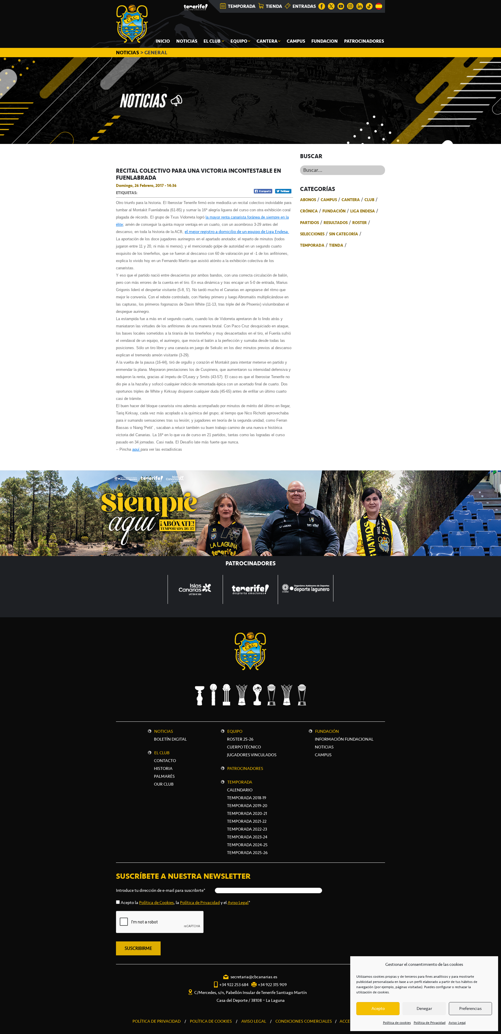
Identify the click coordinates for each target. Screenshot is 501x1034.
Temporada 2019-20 (247, 805)
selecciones (312, 234)
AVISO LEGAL (253, 1021)
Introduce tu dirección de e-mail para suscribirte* (160, 890)
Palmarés (164, 776)
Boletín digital (170, 739)
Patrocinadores (245, 768)
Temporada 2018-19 (246, 797)
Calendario (240, 789)
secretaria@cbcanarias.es (253, 976)
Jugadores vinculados (252, 754)
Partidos (309, 222)
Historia (163, 768)
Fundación (334, 211)
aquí (136, 449)
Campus (329, 199)
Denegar (424, 1008)
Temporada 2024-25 (247, 844)
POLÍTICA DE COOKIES (211, 1021)
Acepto (378, 1008)
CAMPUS (323, 754)
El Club (162, 752)
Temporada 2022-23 (247, 829)
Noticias (163, 731)
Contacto (165, 760)
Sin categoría (343, 234)
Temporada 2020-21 (247, 813)
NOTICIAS (128, 52)
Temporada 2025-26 (247, 852)
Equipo (234, 731)
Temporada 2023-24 (247, 836)
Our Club (164, 784)
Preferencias (470, 1008)
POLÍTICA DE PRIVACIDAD (156, 1021)
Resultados (336, 222)
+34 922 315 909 (272, 984)
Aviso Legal (457, 1022)
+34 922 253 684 (233, 984)
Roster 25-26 (240, 739)
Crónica (309, 211)
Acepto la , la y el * (185, 902)
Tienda (336, 245)
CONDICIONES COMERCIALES (303, 1021)
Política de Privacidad (430, 1022)
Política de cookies (397, 1022)
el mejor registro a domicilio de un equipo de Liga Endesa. (237, 231)
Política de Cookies (156, 902)
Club (369, 199)
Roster (359, 222)
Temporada (312, 245)
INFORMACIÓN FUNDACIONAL (344, 739)
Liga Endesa (362, 211)
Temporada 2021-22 (246, 821)
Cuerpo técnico (244, 747)
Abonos (308, 199)
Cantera (351, 199)
